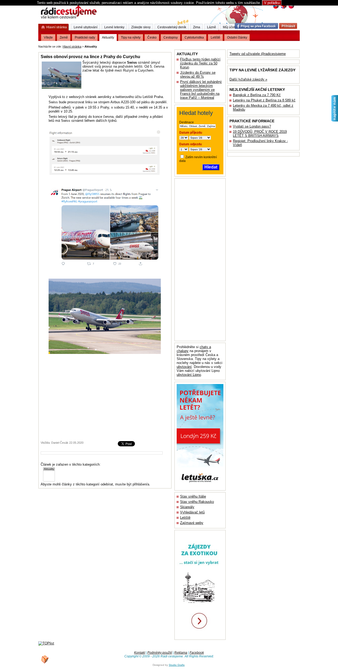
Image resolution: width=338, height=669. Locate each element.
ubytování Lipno (189, 375)
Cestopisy (170, 37)
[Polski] (291, 8)
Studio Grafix (177, 664)
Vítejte (48, 37)
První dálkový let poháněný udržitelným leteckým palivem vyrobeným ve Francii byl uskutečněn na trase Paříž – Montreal (201, 90)
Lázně (211, 27)
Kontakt (139, 652)
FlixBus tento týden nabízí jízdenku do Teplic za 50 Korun (200, 63)
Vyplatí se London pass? (252, 126)
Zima (196, 27)
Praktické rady (85, 37)
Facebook (197, 652)
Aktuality (108, 37)
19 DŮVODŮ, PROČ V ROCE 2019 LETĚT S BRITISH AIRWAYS (260, 134)
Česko (152, 37)
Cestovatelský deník (171, 27)
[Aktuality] (49, 469)
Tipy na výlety (130, 37)
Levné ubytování (85, 27)
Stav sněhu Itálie (193, 496)
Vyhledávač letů (192, 512)
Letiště (185, 518)
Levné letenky (114, 27)
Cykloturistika (194, 37)
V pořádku (272, 3)
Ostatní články (237, 37)
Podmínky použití (159, 652)
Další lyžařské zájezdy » (248, 79)
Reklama (180, 652)
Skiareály (187, 507)
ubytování (184, 367)
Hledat (210, 167)
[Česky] (276, 8)
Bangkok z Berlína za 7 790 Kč (257, 95)
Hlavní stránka (72, 46)
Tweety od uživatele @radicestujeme (257, 54)
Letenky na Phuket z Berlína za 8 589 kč (264, 100)
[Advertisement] (163, 46)
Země (64, 37)
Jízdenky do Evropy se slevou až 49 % (197, 74)
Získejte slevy (141, 27)
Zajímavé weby (191, 523)
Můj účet (229, 27)
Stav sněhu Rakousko (197, 502)
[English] (283, 8)
